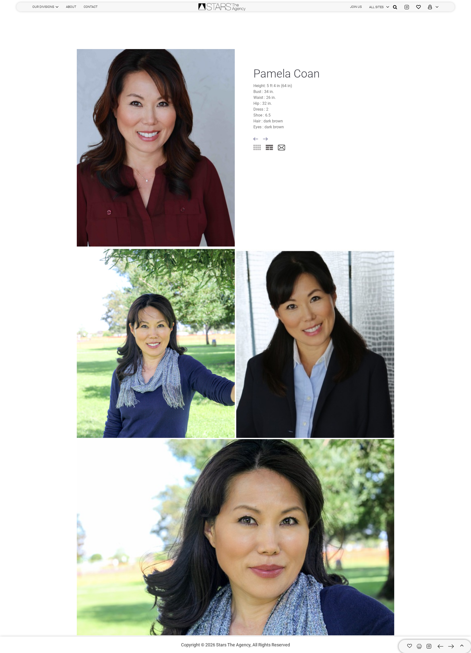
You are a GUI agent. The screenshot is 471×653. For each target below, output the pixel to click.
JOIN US (356, 7)
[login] (431, 6)
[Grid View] (257, 147)
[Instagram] (407, 6)
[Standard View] (269, 147)
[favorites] (418, 6)
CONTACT (91, 7)
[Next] (265, 139)
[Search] (395, 6)
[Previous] (255, 139)
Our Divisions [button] (43, 7)
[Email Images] (281, 148)
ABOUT (71, 7)
